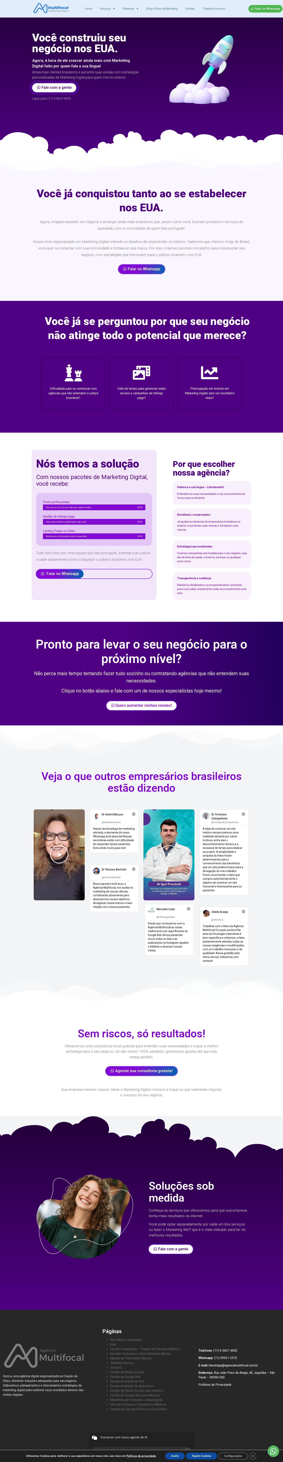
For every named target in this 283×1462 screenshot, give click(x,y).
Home (88, 8)
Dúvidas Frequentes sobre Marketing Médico (140, 1353)
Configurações (233, 1456)
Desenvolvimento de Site (127, 1381)
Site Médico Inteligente (126, 1340)
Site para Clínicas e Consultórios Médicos (138, 1404)
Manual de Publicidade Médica (131, 1358)
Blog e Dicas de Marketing (162, 8)
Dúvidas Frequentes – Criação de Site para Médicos (145, 1349)
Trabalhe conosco (214, 8)
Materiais (128, 8)
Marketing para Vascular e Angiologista (136, 1400)
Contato (190, 8)
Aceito (175, 1456)
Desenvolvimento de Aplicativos (132, 1386)
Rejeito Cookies (201, 1456)
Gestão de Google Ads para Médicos (135, 1395)
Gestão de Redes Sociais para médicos (136, 1390)
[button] (59, 855)
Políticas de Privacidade (214, 1384)
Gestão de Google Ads (125, 1377)
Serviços (105, 8)
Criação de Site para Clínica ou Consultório (138, 1409)
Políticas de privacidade (141, 1456)
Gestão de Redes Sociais (127, 1372)
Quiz (113, 1344)
